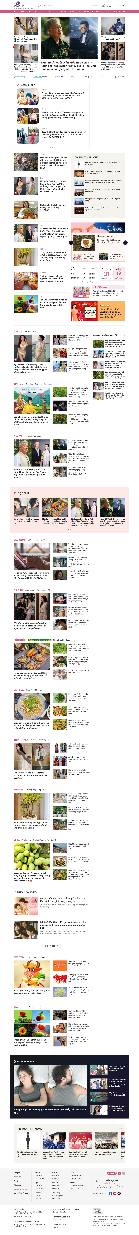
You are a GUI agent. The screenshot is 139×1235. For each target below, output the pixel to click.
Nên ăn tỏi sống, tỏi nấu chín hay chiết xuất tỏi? (78, 671)
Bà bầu (72, 11)
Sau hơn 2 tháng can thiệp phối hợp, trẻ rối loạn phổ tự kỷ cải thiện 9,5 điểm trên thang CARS (103, 181)
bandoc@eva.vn (111, 1183)
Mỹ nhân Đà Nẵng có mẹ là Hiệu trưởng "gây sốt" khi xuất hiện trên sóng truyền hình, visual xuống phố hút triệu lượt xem (53, 186)
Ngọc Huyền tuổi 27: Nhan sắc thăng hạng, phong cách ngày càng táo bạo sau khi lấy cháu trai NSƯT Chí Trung (78, 471)
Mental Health (58, 640)
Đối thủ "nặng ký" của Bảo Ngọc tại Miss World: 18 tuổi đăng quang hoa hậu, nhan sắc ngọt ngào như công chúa (78, 366)
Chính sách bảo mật (21, 1193)
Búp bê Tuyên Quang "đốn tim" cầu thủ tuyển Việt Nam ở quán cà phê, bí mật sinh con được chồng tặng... (115, 385)
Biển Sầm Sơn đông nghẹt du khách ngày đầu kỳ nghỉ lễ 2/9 (78, 846)
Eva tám (86, 11)
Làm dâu (24, 1007)
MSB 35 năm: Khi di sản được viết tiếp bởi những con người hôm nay (102, 172)
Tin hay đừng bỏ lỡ (105, 335)
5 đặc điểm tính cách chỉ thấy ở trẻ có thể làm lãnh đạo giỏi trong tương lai (62, 900)
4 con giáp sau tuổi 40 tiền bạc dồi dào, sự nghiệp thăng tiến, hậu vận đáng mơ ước (78, 978)
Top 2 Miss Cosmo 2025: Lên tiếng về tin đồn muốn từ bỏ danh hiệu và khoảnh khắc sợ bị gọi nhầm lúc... (108, 293)
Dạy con (56, 1188)
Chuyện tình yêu (35, 1007)
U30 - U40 (56, 1198)
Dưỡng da (37, 331)
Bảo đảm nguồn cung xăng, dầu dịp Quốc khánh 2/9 (117, 1068)
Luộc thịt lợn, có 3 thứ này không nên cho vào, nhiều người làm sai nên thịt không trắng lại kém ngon (32, 725)
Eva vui (45, 957)
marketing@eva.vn (59, 1220)
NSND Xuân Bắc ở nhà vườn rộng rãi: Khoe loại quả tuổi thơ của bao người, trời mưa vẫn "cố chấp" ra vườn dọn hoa (78, 824)
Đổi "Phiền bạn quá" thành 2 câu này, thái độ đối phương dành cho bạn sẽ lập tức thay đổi (78, 991)
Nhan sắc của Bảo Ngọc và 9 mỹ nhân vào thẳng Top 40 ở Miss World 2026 (79, 338)
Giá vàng (73, 269)
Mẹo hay (38, 690)
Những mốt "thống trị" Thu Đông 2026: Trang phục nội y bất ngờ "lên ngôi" (25, 39)
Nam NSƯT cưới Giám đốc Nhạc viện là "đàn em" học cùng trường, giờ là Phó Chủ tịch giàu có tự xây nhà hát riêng (68, 66)
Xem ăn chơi (34, 840)
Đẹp (56, 11)
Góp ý (16, 1181)
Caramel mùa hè (105, 236)
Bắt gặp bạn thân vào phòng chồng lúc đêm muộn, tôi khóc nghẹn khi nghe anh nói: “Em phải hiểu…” (113, 66)
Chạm (38, 1195)
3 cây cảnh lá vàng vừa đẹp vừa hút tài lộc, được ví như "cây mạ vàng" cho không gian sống (53, 256)
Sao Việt (28, 436)
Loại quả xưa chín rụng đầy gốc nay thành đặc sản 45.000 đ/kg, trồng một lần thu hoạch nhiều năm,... (115, 343)
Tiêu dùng (48, 384)
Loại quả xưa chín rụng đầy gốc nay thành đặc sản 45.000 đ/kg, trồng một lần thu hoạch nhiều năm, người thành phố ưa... (78, 419)
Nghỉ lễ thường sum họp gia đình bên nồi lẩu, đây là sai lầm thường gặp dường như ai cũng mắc (78, 660)
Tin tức (21, 11)
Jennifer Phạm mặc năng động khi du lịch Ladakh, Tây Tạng (78, 759)
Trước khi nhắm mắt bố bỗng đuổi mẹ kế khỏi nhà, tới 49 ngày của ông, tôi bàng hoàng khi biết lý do (78, 1014)
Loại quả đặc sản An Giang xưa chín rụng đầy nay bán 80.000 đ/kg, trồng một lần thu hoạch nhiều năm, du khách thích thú (32, 877)
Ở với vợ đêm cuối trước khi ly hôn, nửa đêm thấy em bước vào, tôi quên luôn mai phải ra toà (78, 624)
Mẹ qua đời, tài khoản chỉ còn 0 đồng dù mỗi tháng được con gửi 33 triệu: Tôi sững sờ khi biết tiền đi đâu (31, 575)
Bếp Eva (108, 11)
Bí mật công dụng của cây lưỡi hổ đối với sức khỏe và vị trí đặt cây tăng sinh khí (78, 809)
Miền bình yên (48, 6)
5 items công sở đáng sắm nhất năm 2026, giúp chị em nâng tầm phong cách (78, 746)
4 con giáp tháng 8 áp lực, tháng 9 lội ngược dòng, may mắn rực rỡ (32, 991)
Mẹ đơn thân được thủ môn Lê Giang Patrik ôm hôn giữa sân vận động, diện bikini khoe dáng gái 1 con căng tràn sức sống (63, 115)
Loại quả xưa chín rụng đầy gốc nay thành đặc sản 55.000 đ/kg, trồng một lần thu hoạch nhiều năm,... (115, 375)
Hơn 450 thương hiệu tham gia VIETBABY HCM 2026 (106, 1153)
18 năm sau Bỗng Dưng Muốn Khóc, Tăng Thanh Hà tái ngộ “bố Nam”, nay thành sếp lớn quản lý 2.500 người (54, 232)
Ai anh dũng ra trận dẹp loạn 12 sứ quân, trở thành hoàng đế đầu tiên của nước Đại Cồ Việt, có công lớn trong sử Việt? (63, 95)
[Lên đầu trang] (123, 1173)
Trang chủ (17, 1173)
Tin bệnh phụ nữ (76, 1175)
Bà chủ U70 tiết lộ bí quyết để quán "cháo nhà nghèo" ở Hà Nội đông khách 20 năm (78, 859)
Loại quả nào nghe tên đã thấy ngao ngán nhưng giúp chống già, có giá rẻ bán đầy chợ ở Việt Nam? (78, 647)
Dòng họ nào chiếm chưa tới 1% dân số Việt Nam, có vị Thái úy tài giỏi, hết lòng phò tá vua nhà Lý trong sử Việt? (31, 421)
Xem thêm (50, 946)
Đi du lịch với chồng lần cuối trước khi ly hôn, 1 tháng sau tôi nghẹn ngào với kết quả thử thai (78, 574)
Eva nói (29, 957)
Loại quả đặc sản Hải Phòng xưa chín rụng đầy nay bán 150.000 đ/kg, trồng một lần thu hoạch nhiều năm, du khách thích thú (78, 874)
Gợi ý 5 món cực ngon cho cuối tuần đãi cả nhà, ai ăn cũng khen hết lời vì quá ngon (78, 710)
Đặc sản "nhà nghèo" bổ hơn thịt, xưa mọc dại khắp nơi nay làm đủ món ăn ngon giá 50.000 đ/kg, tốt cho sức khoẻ (54, 162)
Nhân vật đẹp (26, 331)
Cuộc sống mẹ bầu (77, 1185)
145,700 (84, 274)
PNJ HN (73, 274)
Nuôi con (56, 1185)
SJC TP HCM (75, 278)
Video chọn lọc (27, 1061)
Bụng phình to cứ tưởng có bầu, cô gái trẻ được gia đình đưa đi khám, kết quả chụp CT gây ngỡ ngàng (78, 597)
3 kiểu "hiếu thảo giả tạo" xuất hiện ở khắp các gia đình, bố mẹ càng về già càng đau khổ (63, 925)
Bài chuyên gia (42, 590)
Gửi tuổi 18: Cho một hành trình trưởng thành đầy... (89, 257)
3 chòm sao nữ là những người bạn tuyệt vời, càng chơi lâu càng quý (117, 1108)
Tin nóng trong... (41, 1178)
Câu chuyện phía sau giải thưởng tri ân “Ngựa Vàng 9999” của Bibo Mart (78, 1154)
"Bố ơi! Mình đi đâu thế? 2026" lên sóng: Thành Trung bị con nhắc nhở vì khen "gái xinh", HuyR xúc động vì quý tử (78, 458)
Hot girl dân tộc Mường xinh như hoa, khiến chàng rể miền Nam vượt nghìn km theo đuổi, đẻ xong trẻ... (115, 364)
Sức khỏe (38, 11)
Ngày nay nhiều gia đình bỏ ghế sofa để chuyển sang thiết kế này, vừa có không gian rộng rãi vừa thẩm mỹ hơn (78, 798)
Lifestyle (48, 11)
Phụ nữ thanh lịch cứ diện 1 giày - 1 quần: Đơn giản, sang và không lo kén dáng (79, 772)
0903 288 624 (57, 1227)
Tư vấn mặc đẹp (58, 1195)
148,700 (92, 274)
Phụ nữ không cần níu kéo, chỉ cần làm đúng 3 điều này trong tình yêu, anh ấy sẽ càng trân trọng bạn (78, 1027)
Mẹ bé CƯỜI (40, 540)
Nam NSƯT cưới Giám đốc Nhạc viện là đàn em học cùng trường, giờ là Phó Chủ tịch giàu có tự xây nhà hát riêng (112, 522)
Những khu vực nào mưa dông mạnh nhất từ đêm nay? (113, 38)
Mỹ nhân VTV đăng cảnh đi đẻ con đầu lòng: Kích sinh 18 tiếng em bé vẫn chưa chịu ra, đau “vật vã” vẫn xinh (78, 610)
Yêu (79, 11)
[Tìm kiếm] (123, 6)
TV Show (37, 436)
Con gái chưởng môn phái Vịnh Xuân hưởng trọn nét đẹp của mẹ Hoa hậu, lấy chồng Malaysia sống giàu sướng (78, 353)
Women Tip (44, 840)
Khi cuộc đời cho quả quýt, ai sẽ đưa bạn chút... (116, 256)
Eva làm (37, 957)
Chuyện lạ (38, 384)
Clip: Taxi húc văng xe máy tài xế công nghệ (117, 1094)
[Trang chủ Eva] (25, 5)
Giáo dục (29, 384)
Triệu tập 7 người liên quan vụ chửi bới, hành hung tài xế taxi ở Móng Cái (78, 404)
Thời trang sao (44, 740)
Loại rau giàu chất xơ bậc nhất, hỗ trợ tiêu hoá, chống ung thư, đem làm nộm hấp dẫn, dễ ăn (78, 723)
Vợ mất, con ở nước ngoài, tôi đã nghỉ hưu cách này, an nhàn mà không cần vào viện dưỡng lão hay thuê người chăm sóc (26, 68)
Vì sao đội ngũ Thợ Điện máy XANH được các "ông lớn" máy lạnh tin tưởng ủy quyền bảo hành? (54, 1155)
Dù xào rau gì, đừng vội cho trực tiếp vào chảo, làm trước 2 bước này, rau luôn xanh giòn (78, 697)
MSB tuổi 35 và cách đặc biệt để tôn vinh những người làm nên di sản (102, 209)
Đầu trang (17, 1185)
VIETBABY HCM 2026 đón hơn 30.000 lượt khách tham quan (102, 190)
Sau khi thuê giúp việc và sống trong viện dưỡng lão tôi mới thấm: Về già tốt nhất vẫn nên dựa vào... (114, 396)
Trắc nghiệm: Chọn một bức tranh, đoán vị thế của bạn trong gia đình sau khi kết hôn (53, 304)
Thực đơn (30, 690)
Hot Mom (30, 540)
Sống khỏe (70, 640)
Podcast (103, 286)
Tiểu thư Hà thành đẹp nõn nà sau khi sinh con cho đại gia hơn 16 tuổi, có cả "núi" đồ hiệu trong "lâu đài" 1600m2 (64, 134)
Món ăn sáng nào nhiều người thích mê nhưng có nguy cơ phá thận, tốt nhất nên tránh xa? (54, 521)
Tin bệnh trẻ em (76, 1178)
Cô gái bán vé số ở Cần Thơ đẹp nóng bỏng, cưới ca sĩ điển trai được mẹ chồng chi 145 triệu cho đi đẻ (115, 354)
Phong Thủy (31, 790)
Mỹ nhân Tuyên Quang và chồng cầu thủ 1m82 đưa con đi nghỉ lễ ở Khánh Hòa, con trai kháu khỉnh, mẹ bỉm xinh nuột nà (78, 562)
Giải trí (29, 11)
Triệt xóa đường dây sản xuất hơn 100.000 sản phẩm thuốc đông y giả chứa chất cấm (118, 1083)
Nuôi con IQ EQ (97, 11)
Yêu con (63, 11)
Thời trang (45, 129)
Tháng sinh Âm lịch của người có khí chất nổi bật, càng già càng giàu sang (52, 279)
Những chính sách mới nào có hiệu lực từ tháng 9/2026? (53, 207)
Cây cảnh (42, 790)
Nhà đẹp (117, 11)
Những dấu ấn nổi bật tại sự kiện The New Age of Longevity (102, 200)
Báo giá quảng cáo (21, 1189)
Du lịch (53, 840)
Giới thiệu (17, 1177)
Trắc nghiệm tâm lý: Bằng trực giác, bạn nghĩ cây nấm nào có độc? (78, 964)
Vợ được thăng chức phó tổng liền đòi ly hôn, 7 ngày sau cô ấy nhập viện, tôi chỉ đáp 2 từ (78, 1040)
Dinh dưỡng (29, 590)
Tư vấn (33, 740)
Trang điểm (39, 1188)
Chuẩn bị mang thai (77, 1188)
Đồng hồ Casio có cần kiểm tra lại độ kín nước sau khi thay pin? (102, 163)
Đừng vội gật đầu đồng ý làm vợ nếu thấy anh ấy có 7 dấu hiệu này (26, 521)
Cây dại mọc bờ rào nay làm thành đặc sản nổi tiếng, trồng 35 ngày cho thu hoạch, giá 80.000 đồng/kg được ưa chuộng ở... (78, 392)
